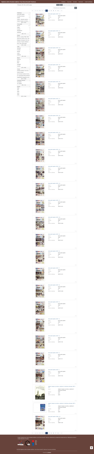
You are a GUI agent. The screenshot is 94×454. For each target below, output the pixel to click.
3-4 (59, 393)
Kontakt (75, 1)
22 (58, 18)
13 (46, 10)
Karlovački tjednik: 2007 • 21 (54, 30)
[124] (25, 96)
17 (55, 10)
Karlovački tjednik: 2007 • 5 (54, 301)
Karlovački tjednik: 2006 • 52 (54, 416)
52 (58, 421)
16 (53, 10)
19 (58, 69)
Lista (61, 4)
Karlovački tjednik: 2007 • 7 (54, 268)
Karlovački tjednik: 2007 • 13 (54, 166)
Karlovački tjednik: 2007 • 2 (54, 352)
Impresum (81, 1)
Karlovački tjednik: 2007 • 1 (54, 369)
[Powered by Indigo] (47, 452)
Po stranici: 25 (69, 4)
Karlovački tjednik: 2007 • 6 (54, 285)
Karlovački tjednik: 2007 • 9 (54, 234)
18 (57, 10)
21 (58, 35)
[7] (25, 33)
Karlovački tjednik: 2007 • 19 (54, 64)
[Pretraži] (75, 8)
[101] (25, 22)
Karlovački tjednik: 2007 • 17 (54, 98)
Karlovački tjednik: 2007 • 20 (54, 47)
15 (51, 10)
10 (39, 10)
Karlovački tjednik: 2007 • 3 (54, 335)
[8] (25, 56)
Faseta (58, 4)
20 (58, 52)
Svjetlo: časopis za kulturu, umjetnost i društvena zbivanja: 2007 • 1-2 (62, 404)
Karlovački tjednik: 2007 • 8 (54, 251)
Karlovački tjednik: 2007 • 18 (54, 81)
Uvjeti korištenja (88, 1)
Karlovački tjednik (61, 15)
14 (48, 10)
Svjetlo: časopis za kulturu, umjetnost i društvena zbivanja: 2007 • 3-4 (62, 387)
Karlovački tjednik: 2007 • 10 (54, 217)
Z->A (74, 4)
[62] (25, 67)
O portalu (69, 1)
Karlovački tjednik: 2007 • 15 (54, 132)
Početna (63, 1)
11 (58, 204)
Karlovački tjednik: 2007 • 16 (54, 115)
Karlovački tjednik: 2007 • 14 (54, 149)
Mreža (64, 4)
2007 (59, 17)
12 (44, 10)
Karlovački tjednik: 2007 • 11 (54, 200)
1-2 (58, 410)
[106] (25, 78)
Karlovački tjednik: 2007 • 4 (54, 318)
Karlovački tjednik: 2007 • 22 (54, 13)
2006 (59, 419)
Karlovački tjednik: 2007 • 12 (54, 183)
